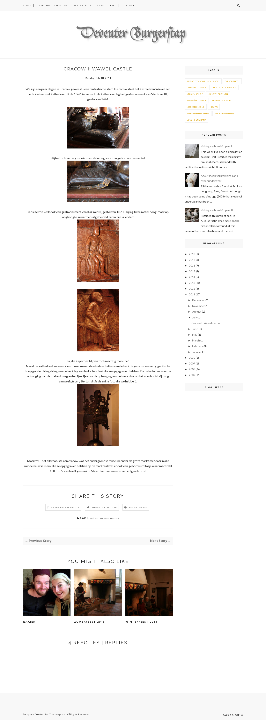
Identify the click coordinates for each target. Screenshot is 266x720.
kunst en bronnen (98, 518)
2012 (192, 288)
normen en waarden (198, 113)
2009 (192, 363)
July (194, 317)
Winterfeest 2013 (141, 621)
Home (27, 5)
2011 (192, 294)
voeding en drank (196, 120)
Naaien (29, 621)
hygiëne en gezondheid (223, 87)
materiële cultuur (197, 100)
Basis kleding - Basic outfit (94, 5)
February (197, 346)
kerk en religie (195, 94)
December (198, 300)
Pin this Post (138, 507)
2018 (192, 254)
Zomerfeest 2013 (89, 621)
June (195, 329)
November (198, 306)
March (196, 340)
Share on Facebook (65, 507)
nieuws (114, 518)
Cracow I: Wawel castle (205, 323)
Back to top (231, 715)
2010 (192, 357)
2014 (192, 277)
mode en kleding (195, 107)
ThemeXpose (57, 714)
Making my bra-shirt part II (217, 210)
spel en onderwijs (224, 113)
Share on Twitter (104, 507)
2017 (192, 259)
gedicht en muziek (196, 87)
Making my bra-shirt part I (216, 146)
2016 (192, 265)
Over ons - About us (52, 5)
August (196, 311)
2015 (192, 271)
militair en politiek (222, 100)
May (194, 334)
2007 (192, 375)
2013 (192, 282)
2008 (192, 369)
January (197, 352)
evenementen (232, 81)
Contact (128, 5)
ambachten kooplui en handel (203, 81)
